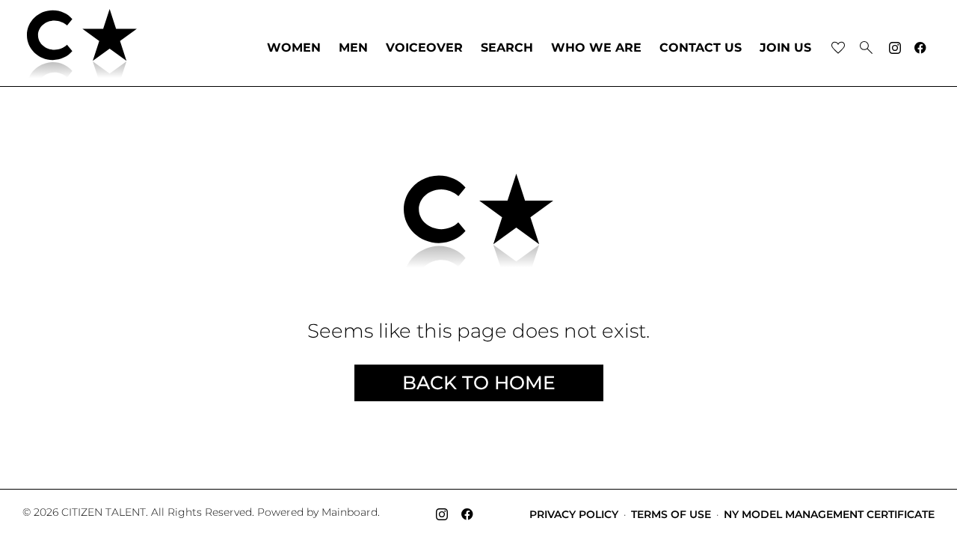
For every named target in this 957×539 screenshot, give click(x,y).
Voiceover (424, 48)
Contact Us (700, 48)
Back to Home (479, 382)
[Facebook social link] (920, 48)
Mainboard (349, 512)
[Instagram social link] (895, 48)
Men (353, 48)
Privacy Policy (573, 514)
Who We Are (596, 48)
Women (294, 48)
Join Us (785, 48)
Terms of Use (671, 514)
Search (507, 48)
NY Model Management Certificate (829, 514)
